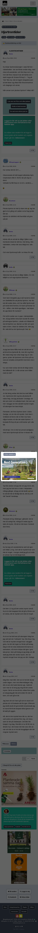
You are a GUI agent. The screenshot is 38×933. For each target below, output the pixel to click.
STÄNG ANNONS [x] (9, 454)
